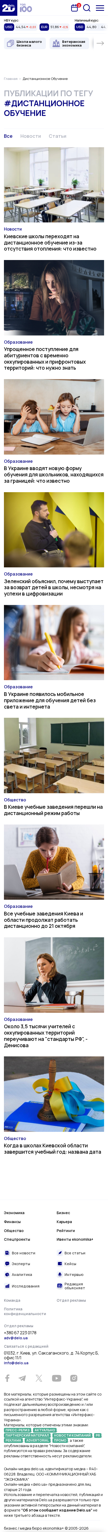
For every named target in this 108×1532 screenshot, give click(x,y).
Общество (15, 800)
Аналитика (22, 1274)
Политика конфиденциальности (25, 1311)
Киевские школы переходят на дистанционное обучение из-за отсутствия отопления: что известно (50, 242)
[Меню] (100, 8)
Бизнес (63, 1212)
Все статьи (74, 1253)
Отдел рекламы (71, 1300)
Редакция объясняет (74, 1286)
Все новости (23, 1253)
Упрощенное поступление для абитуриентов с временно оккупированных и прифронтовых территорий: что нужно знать (45, 358)
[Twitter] (39, 1378)
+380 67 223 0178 (20, 1333)
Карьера (64, 1221)
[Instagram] (73, 1378)
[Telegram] (22, 1378)
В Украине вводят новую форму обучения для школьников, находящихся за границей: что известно (54, 474)
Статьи (57, 136)
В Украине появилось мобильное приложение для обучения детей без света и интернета (50, 700)
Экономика (14, 1212)
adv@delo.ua (16, 1338)
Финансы (12, 1221)
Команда (12, 1300)
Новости (30, 136)
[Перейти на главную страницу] (8, 8)
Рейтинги (66, 1230)
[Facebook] (7, 1378)
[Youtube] (56, 1378)
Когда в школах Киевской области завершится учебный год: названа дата (52, 1148)
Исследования (26, 1286)
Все (8, 136)
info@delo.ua (16, 1363)
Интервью (74, 1274)
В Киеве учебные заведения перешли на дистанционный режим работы (53, 810)
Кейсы (70, 1264)
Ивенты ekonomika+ (75, 1239)
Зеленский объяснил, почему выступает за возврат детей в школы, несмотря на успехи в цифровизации (54, 587)
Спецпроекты (17, 1239)
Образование (18, 342)
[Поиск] (86, 7)
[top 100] (26, 8)
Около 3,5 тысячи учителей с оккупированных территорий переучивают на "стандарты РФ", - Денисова (46, 1036)
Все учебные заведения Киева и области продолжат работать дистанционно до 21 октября (43, 920)
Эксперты (21, 1264)
